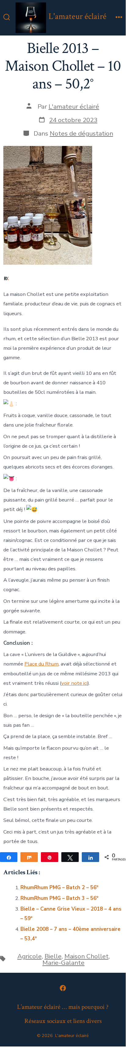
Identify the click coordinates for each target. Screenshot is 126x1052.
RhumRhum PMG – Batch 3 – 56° (59, 898)
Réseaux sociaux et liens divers (63, 1021)
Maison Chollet (86, 956)
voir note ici (74, 683)
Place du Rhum (41, 663)
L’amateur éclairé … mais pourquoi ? (63, 1007)
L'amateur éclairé (74, 106)
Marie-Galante (63, 962)
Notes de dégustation (81, 133)
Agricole (29, 956)
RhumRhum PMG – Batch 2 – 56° (59, 887)
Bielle (53, 956)
